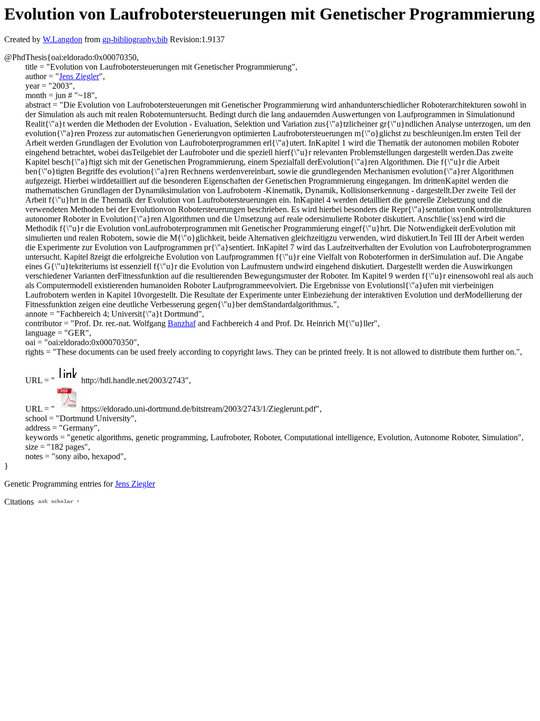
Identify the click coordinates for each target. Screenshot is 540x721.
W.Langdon (62, 39)
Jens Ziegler (79, 76)
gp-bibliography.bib (135, 39)
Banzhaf (182, 323)
